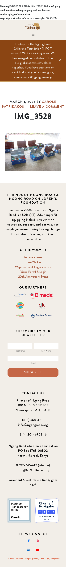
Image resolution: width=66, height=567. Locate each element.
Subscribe (33, 372)
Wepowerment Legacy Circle (33, 267)
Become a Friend (33, 257)
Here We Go (33, 262)
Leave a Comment (47, 106)
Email (33, 363)
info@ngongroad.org (37, 76)
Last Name (46, 350)
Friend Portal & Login (33, 271)
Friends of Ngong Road (33, 27)
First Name (19, 350)
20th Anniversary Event (33, 276)
